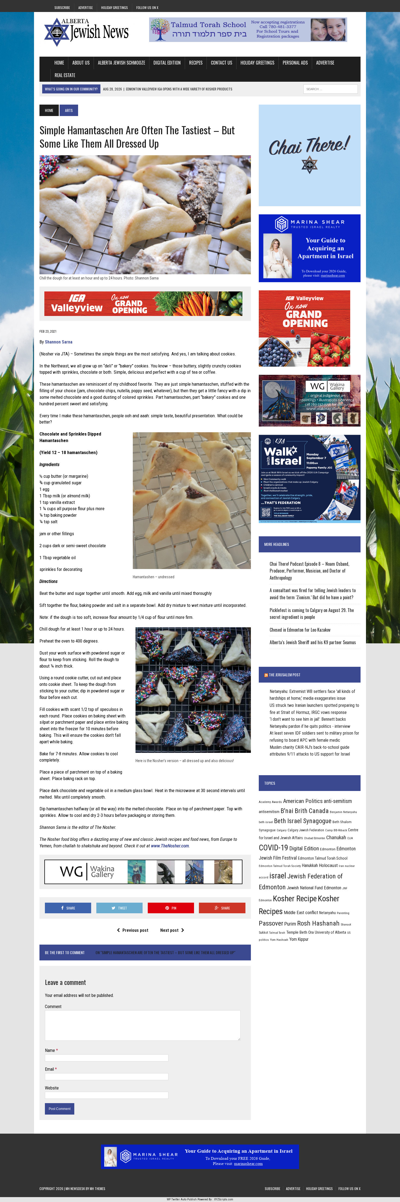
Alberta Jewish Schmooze (121, 62)
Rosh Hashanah (318, 923)
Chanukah (336, 837)
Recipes (195, 62)
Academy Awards (270, 802)
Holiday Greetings (114, 7)
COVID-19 (273, 847)
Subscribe (62, 7)
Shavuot (346, 924)
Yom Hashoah (279, 940)
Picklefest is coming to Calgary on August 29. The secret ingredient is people (312, 613)
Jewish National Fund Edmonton (314, 887)
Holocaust (328, 865)
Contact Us (221, 62)
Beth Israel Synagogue (302, 821)
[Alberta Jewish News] (90, 32)
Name (50, 1050)
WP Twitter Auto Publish (182, 1199)
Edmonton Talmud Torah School (322, 858)
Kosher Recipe (295, 898)
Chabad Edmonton (314, 838)
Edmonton (328, 849)
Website (52, 1088)
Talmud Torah (277, 933)
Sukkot (263, 932)
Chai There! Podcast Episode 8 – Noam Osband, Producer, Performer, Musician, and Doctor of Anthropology (309, 571)
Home (59, 62)
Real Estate (65, 75)
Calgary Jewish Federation (306, 830)
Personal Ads (295, 62)
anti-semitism (338, 801)
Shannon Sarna (58, 342)
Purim (290, 924)
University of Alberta (330, 932)
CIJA (350, 838)
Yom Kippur (299, 939)
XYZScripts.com (223, 1199)
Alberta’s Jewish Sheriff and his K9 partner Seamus (313, 642)
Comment (53, 1006)
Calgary (282, 830)
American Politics (303, 801)
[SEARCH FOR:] (330, 88)
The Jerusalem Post (284, 674)
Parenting (343, 913)
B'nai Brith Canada (305, 811)
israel (277, 875)
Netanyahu (327, 912)
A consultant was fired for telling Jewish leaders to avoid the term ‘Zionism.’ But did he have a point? (313, 594)
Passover (271, 923)
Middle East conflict (301, 912)
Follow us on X (147, 7)
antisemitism (269, 811)
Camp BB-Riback (336, 830)
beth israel (266, 822)
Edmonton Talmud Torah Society (280, 866)
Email (50, 1069)
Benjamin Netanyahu (343, 812)
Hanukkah (310, 865)
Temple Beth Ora (300, 932)
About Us (81, 62)
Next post (169, 930)
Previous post (135, 930)
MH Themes (97, 1188)
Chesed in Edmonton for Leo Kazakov (300, 629)
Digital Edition (167, 62)
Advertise (85, 7)
